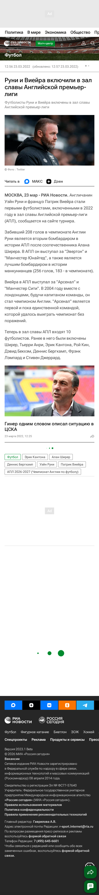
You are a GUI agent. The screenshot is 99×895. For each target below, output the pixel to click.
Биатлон (60, 732)
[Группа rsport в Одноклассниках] (67, 705)
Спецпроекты (16, 740)
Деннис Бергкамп (20, 464)
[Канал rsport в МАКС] (13, 705)
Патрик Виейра (72, 464)
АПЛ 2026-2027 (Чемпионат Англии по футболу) (43, 472)
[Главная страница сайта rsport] (27, 43)
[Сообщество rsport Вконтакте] (49, 705)
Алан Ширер (61, 457)
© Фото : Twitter (15, 169)
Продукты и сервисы (67, 740)
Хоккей (88, 732)
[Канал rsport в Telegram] (85, 705)
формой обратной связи (47, 836)
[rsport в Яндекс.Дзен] (31, 705)
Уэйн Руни (47, 464)
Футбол (12, 457)
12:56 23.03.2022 (17, 66)
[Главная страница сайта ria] (5, 43)
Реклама (39, 740)
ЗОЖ (75, 732)
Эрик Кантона (35, 457)
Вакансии (12, 759)
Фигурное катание (35, 732)
